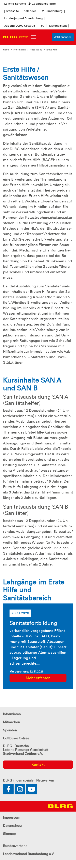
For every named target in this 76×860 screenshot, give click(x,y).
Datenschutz (12, 826)
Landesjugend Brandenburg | (24, 18)
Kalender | (31, 11)
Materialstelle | (59, 25)
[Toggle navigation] (33, 37)
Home (6, 49)
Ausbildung (36, 49)
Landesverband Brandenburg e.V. (28, 854)
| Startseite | (12, 11)
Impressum (11, 817)
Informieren (19, 49)
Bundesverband (15, 846)
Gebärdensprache (43, 3)
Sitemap (9, 834)
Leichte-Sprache (15, 3)
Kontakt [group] (38, 764)
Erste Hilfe (51, 49)
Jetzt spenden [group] (63, 37)
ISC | (43, 25)
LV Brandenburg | (53, 11)
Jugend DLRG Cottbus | (20, 25)
